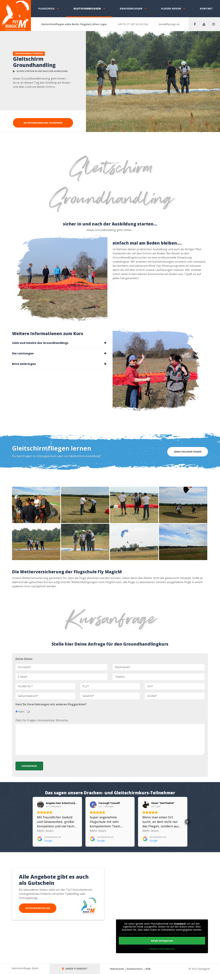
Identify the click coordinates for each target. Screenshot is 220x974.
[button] (32, 821)
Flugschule (46, 8)
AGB (147, 968)
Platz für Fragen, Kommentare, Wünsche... (42, 720)
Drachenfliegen (131, 8)
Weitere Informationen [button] (162, 948)
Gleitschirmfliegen (87, 8)
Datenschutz (135, 968)
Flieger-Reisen (171, 8)
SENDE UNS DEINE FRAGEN (187, 451)
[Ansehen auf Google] (40, 804)
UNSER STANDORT (76, 968)
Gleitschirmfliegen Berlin (25, 968)
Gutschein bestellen (37, 908)
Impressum (117, 968)
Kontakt (206, 8)
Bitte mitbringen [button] (24, 364)
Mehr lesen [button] (45, 831)
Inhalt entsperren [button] (162, 940)
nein (21, 711)
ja (28, 711)
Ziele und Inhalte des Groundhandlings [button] (40, 343)
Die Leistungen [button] (23, 353)
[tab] (59, 343)
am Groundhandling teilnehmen (43, 122)
